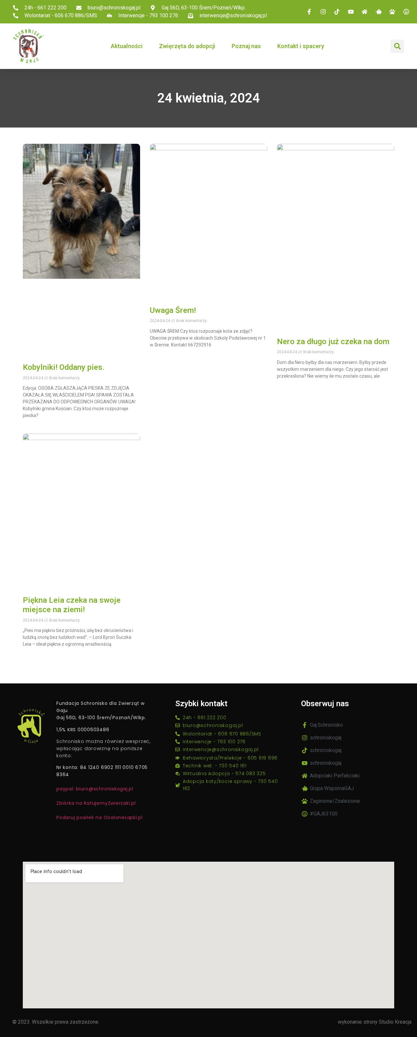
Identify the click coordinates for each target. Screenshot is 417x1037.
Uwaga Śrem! (173, 310)
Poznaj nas (246, 46)
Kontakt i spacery (300, 46)
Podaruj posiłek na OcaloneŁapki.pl (99, 817)
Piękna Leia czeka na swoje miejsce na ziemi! (72, 605)
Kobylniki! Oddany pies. (64, 367)
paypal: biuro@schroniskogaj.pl (94, 789)
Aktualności (127, 46)
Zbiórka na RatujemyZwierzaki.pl (96, 803)
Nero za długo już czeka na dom (333, 341)
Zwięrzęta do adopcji (187, 46)
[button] (397, 46)
